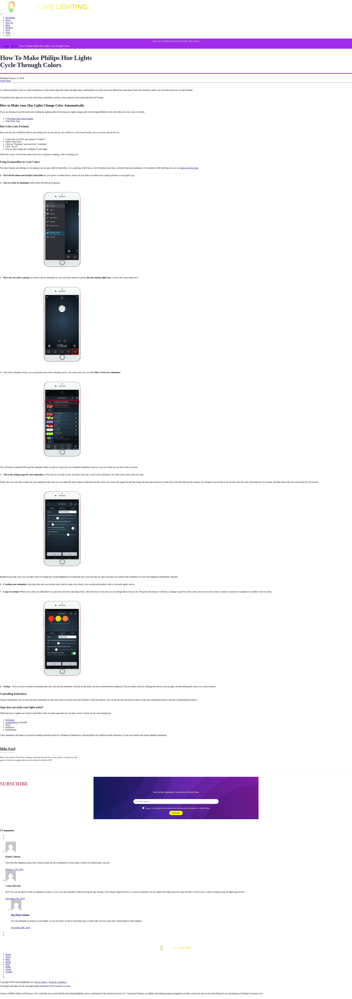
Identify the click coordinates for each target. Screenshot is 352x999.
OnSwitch (10, 720)
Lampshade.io (12, 722)
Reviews (9, 27)
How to (14, 46)
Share (8, 81)
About (8, 969)
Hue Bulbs (10, 18)
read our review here (189, 168)
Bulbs (8, 967)
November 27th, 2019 (15, 898)
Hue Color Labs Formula (22, 118)
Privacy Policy (41, 982)
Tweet (3, 81)
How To (9, 22)
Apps (8, 32)
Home (6, 46)
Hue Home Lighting (20, 915)
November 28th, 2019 (20, 927)
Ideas (8, 25)
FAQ (8, 30)
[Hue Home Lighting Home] (49, 13)
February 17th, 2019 (14, 869)
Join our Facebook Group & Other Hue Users (176, 41)
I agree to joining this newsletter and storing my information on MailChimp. (177, 808)
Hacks (8, 962)
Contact (9, 972)
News (8, 20)
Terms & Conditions (57, 982)
